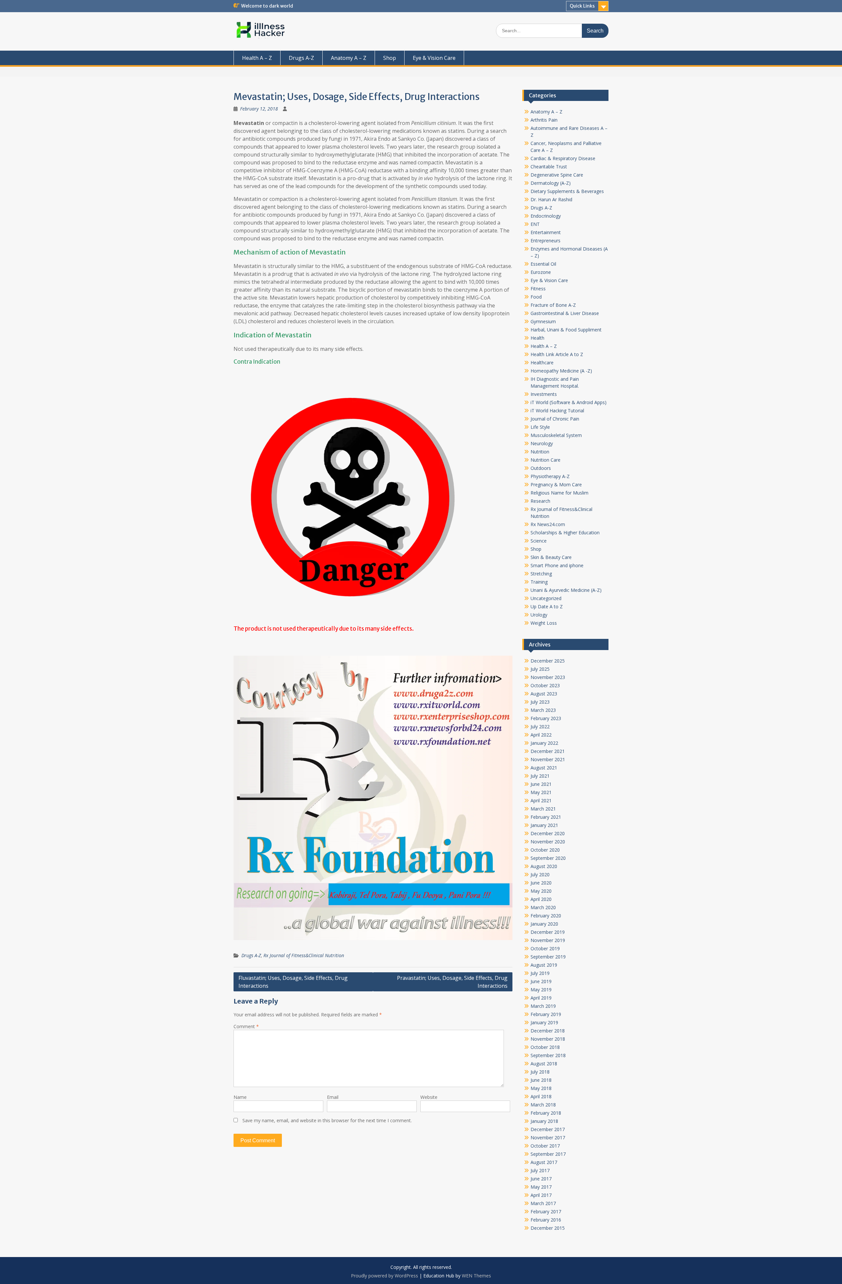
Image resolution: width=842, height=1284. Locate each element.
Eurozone (541, 272)
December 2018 (548, 1031)
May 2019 (541, 989)
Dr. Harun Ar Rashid (551, 199)
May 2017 (541, 1187)
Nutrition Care (545, 460)
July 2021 (540, 776)
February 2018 (546, 1113)
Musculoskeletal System (556, 435)
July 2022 (540, 726)
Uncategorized (546, 598)
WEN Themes (476, 1275)
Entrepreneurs (545, 240)
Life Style (540, 427)
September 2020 (548, 858)
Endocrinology (546, 216)
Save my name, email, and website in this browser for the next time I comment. (327, 1120)
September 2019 (548, 957)
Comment (246, 1026)
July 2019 (540, 973)
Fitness (538, 288)
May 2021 (541, 792)
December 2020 (548, 833)
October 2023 (545, 685)
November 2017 (548, 1137)
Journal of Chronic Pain (555, 419)
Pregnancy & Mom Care (556, 484)
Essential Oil (543, 264)
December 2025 (548, 661)
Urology (539, 615)
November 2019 (548, 940)
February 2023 (546, 718)
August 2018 (544, 1063)
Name (240, 1097)
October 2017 (545, 1146)
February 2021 (546, 817)
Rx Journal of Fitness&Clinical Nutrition (303, 955)
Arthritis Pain (544, 120)
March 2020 (543, 907)
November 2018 (548, 1039)
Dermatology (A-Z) (551, 183)
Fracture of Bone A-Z (553, 305)
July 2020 (540, 874)
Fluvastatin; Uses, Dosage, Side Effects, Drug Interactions (293, 981)
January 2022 (544, 743)
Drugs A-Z (301, 57)
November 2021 (548, 759)
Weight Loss (544, 623)
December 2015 (548, 1228)
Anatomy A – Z (348, 57)
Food (536, 297)
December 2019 (548, 932)
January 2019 (544, 1022)
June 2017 (541, 1178)
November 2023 (548, 677)
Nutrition (540, 451)
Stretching (541, 573)
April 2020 (541, 899)
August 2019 (544, 965)
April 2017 (541, 1195)
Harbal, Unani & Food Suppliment (566, 330)
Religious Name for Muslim (559, 493)
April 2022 (541, 735)
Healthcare (542, 362)
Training (539, 582)
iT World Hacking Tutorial (557, 410)
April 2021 (541, 800)
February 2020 (546, 915)
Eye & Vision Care (434, 57)
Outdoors (541, 468)
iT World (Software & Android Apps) (569, 402)
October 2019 (545, 948)
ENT (535, 224)
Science (539, 541)
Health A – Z (257, 57)
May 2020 (541, 891)
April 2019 (541, 998)
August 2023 (544, 693)
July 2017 (540, 1170)
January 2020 (544, 924)
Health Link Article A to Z (557, 354)
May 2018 (541, 1088)
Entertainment (546, 232)
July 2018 (540, 1072)
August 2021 (544, 767)
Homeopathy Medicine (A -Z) (561, 371)
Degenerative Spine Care (557, 175)
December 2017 (548, 1129)
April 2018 (541, 1096)
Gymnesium (543, 321)
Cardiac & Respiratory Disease (563, 158)
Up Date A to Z (547, 606)
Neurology (542, 443)
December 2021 (548, 751)
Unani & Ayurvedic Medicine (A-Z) (566, 590)
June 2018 (541, 1080)
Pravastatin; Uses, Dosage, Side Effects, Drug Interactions (452, 981)
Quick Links (582, 6)
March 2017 (543, 1203)
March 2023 (543, 710)
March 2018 (543, 1105)
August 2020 (544, 866)
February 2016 (546, 1220)
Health (537, 338)
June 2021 (541, 784)
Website (428, 1097)
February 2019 (546, 1014)
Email (332, 1097)
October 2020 (545, 850)
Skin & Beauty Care (551, 557)
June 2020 (541, 883)
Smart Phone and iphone (557, 565)
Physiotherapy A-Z (550, 476)
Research (540, 501)
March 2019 (543, 1006)
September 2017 (548, 1154)
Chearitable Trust (549, 166)
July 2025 (540, 669)
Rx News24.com (548, 524)
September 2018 (548, 1055)
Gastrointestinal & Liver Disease (565, 313)
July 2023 (540, 702)
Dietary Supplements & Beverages (567, 191)
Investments (544, 394)
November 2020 (548, 841)
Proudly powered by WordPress (384, 1275)
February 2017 (546, 1211)
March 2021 (543, 809)
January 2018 (544, 1121)
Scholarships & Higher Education (565, 532)
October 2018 (545, 1047)
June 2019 (541, 981)
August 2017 (544, 1162)
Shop (389, 57)
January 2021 (544, 825)
